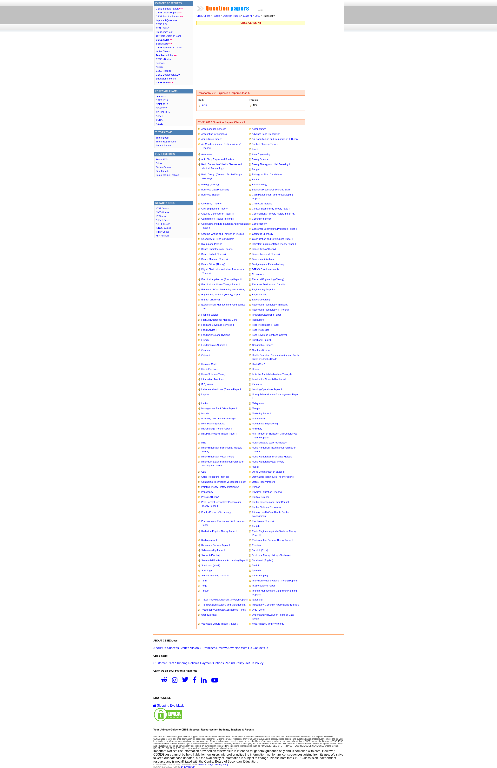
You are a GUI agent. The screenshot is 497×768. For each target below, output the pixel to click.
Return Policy (254, 663)
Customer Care (163, 663)
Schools (160, 63)
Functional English (262, 340)
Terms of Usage (205, 764)
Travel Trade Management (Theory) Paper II (224, 599)
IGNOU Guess (163, 228)
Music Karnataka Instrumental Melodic (272, 456)
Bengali (256, 169)
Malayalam (258, 403)
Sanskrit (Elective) (210, 555)
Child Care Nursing (262, 203)
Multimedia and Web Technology (269, 442)
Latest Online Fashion (167, 175)
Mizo (203, 442)
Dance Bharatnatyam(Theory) (217, 249)
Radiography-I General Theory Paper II (272, 540)
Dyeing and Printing (211, 244)
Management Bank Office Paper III (219, 408)
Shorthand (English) (262, 560)
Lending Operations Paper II (267, 389)
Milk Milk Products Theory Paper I (218, 433)
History (255, 369)
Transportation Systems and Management (223, 604)
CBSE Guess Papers (167, 12)
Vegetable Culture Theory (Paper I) (219, 623)
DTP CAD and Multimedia (265, 269)
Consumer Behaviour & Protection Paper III (274, 229)
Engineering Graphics (263, 289)
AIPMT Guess (163, 220)
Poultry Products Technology (216, 512)
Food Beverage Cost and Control (269, 335)
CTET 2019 (162, 100)
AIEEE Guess (163, 224)
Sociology (206, 570)
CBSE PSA (162, 24)
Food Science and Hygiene (215, 335)
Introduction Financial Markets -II (269, 379)
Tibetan (205, 590)
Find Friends (162, 171)
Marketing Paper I (261, 413)
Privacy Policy (221, 764)
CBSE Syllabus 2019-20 (169, 47)
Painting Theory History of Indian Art (220, 487)
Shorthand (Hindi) (210, 565)
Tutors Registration (166, 141)
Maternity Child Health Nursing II (218, 418)
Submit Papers (163, 145)
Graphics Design (261, 350)
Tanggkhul (257, 599)
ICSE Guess (162, 208)
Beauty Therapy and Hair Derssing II (271, 164)
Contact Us (260, 648)
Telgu (204, 585)
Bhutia (255, 179)
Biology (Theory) (210, 184)
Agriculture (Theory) (211, 139)
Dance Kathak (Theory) (213, 254)
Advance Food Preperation (266, 134)
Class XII (247, 16)
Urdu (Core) (258, 609)
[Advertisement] (173, 190)
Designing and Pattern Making (268, 264)
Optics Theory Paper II (263, 482)
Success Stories (178, 648)
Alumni (159, 67)
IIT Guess (161, 216)
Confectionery (259, 224)
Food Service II (209, 330)
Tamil (204, 580)
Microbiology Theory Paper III (216, 428)
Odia (203, 471)
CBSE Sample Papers (167, 8)
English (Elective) (210, 299)
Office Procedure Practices (215, 477)
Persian (256, 487)
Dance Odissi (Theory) (213, 264)
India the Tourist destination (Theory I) (272, 374)
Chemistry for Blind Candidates (217, 239)
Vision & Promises (202, 648)
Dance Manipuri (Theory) (214, 259)
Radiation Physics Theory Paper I (218, 531)
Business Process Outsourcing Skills (271, 189)
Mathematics (258, 418)
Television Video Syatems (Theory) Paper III (275, 580)
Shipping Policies (187, 663)
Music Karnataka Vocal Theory (268, 461)
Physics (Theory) (210, 497)
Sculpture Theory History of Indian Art (271, 555)
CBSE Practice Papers (168, 16)
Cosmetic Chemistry (262, 234)
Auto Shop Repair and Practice (217, 159)
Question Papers (232, 16)
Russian (256, 545)
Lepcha (205, 394)
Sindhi (255, 565)
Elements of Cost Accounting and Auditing (223, 289)
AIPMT (159, 116)
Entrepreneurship (261, 299)
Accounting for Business (214, 134)
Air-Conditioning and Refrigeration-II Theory (275, 139)
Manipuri (256, 408)
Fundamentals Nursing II (214, 345)
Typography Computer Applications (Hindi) (223, 609)
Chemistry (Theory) (211, 203)
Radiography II (209, 540)
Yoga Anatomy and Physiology (268, 623)
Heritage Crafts (209, 364)
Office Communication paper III (268, 471)
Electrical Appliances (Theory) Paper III (221, 279)
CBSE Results (163, 71)
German (205, 350)
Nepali (255, 466)
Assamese (206, 154)
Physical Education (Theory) (267, 492)
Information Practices (212, 379)
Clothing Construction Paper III (217, 213)
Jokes (159, 163)
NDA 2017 (161, 108)
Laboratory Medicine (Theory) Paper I (221, 389)
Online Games (163, 167)
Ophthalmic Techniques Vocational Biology (223, 482)
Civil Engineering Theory (214, 208)
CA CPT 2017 (163, 112)
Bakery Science (260, 159)
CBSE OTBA (162, 28)
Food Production (260, 330)
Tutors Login (162, 137)
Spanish (256, 570)
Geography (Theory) (262, 345)
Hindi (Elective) (209, 369)
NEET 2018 (162, 104)
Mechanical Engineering (265, 423)
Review (221, 648)
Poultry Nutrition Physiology (266, 507)
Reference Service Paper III (215, 545)
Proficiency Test (164, 32)
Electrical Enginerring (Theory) (268, 279)
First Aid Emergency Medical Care (219, 320)
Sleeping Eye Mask (170, 705)
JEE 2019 (161, 96)
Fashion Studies (209, 314)
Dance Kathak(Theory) (264, 249)
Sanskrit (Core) (260, 550)
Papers (216, 16)
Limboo (205, 403)
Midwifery (257, 428)
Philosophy (207, 492)
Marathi (205, 413)
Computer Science (262, 218)
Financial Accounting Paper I (267, 314)
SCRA (159, 120)
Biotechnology (259, 184)
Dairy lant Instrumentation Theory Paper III (274, 244)
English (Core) (259, 294)
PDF (204, 105)
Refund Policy (234, 663)
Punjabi (256, 526)
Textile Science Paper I (264, 585)
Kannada (257, 384)
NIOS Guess (162, 212)
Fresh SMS (162, 159)
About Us (159, 648)
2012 (257, 16)
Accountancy (259, 129)
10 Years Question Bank (168, 36)
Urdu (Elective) (209, 615)
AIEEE (159, 123)
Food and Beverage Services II (217, 325)
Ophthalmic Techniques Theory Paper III (273, 477)
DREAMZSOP (188, 767)
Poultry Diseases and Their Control (270, 502)
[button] (166, 680)
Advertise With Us (239, 648)
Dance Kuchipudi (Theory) (266, 254)
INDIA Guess (162, 231)
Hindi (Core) (258, 364)
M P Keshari (162, 235)
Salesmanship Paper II (213, 550)
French (205, 340)
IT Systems (207, 384)
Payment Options (212, 663)
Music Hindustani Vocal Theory (217, 456)
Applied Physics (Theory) (265, 144)
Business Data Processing (215, 189)
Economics (258, 274)
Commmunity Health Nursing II (217, 218)
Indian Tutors (163, 51)
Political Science (260, 497)
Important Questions (166, 20)
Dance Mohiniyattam (263, 259)
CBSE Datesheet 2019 (168, 74)
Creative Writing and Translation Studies (222, 234)
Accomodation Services (213, 129)
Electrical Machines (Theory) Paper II (220, 284)
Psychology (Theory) (263, 521)
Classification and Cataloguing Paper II (272, 239)
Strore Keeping (260, 575)
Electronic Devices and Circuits (268, 284)
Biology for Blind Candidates (267, 174)
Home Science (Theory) (213, 374)
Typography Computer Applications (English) (275, 604)
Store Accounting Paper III (215, 575)
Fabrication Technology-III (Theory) (270, 309)
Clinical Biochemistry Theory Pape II (271, 208)
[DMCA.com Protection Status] (167, 721)
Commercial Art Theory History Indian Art (273, 213)
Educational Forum (166, 78)
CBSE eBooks (163, 59)
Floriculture (258, 320)
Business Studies (210, 194)
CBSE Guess (203, 16)
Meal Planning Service (213, 423)
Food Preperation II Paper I (266, 325)
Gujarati (205, 355)
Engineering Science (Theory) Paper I (221, 294)
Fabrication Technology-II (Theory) (270, 304)
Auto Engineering (261, 154)
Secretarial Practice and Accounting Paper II (224, 560)
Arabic (255, 149)
